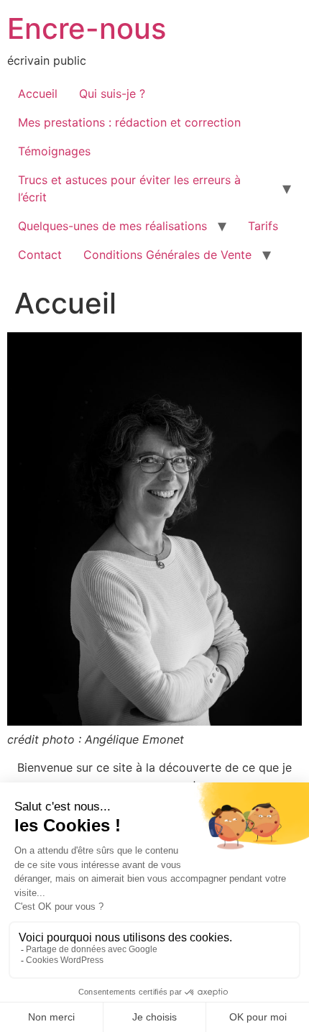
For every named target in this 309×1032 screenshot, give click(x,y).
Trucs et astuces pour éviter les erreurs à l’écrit (129, 188)
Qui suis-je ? (112, 93)
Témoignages (54, 151)
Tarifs (263, 226)
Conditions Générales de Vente (167, 254)
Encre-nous (86, 28)
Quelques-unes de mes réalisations (112, 226)
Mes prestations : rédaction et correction (129, 122)
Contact (40, 254)
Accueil (37, 93)
